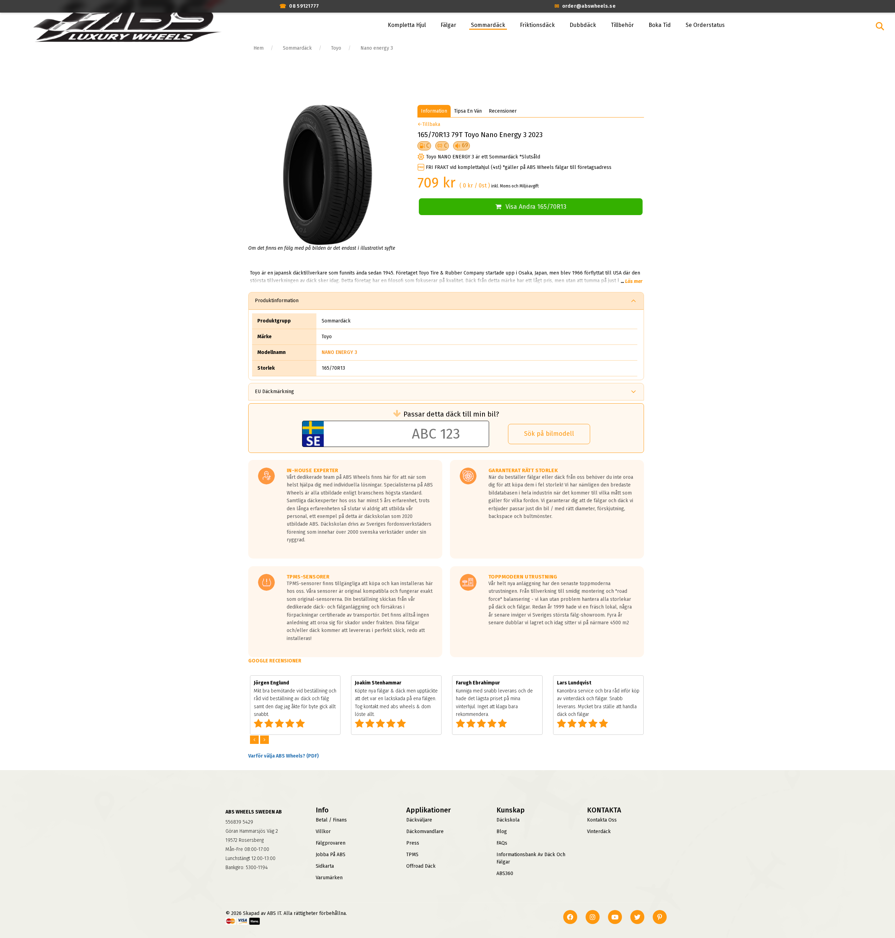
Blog (501, 831)
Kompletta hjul (407, 25)
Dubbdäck (583, 25)
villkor (323, 831)
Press (412, 843)
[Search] (880, 26)
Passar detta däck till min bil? (451, 414)
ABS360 (504, 873)
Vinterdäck (599, 831)
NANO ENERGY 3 (339, 352)
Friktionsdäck (537, 25)
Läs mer (633, 281)
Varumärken (329, 878)
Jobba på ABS (330, 855)
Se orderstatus (705, 25)
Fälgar (448, 25)
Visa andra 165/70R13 (536, 207)
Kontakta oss (602, 820)
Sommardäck (488, 25)
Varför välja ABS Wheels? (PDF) (283, 756)
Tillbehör (622, 25)
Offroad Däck (421, 866)
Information (434, 111)
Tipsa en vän (468, 111)
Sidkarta (325, 866)
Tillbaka (431, 124)
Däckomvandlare (425, 831)
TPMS (412, 855)
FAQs (501, 843)
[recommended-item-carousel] (255, 740)
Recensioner (503, 111)
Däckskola (508, 820)
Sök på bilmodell (549, 434)
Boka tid (660, 25)
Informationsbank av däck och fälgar (530, 858)
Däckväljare (419, 820)
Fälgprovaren (330, 843)
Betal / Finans (331, 820)
